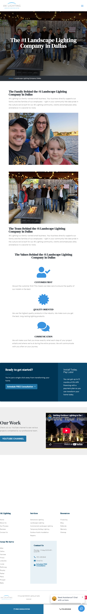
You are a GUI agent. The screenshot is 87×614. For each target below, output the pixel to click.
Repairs (33, 535)
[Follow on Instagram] (85, 597)
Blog (61, 523)
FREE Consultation (22, 609)
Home (11, 78)
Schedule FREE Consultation (20, 386)
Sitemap (63, 532)
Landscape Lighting (37, 523)
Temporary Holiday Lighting (39, 529)
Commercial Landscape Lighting (41, 526)
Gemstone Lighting (37, 520)
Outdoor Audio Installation (39, 532)
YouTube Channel (13, 438)
